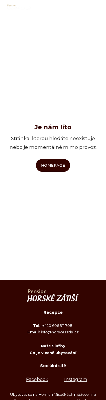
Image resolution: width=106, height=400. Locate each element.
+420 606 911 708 (57, 325)
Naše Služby (53, 346)
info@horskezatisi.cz (60, 332)
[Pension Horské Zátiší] (19, 7)
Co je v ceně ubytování (53, 352)
